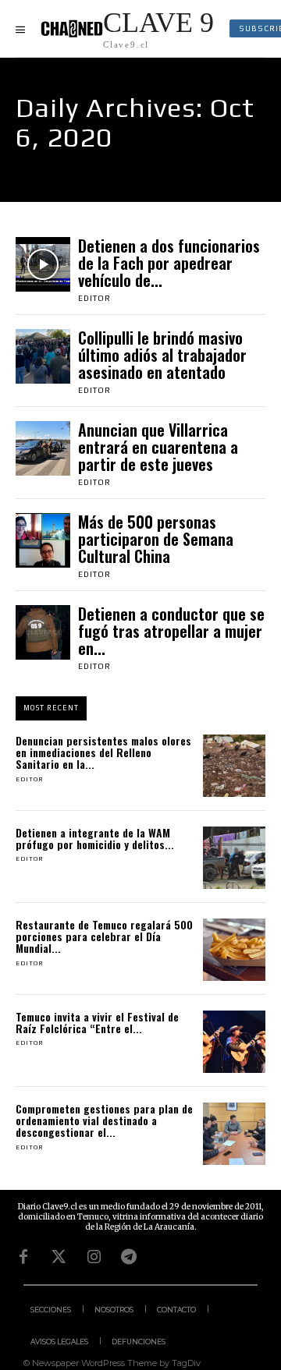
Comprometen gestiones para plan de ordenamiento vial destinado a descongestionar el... (104, 1120)
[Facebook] (23, 1257)
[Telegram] (129, 1257)
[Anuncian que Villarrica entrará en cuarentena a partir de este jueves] (43, 448)
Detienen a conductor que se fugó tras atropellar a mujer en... (171, 631)
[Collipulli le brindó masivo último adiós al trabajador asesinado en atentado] (43, 356)
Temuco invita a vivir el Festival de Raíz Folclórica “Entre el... (97, 1022)
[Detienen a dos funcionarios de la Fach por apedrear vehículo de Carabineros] (43, 264)
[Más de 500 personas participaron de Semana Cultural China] (43, 540)
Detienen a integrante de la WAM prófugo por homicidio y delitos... (95, 838)
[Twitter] (58, 1257)
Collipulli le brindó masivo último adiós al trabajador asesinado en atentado (162, 355)
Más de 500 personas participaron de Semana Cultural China (155, 539)
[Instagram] (93, 1257)
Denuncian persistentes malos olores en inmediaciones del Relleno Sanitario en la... (103, 752)
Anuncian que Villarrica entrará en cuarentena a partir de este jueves (158, 447)
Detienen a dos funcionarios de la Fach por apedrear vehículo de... (169, 263)
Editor (94, 298)
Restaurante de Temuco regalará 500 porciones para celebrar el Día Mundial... (104, 936)
